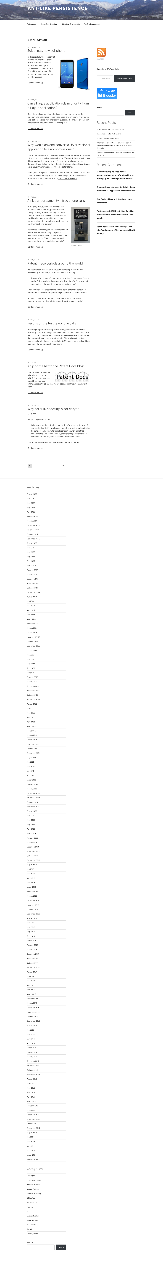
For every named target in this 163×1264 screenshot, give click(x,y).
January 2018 (32, 950)
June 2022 (31, 713)
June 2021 (31, 766)
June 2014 (31, 1142)
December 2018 (33, 900)
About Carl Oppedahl (49, 24)
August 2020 (32, 811)
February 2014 (32, 1159)
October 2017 (32, 963)
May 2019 (31, 878)
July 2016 (30, 1030)
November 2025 (33, 530)
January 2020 (32, 842)
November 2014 (33, 1119)
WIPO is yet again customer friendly (110, 129)
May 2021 (30, 771)
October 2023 (32, 641)
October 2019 (32, 856)
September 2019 (33, 860)
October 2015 (32, 1070)
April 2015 (31, 1097)
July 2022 (30, 708)
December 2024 (33, 579)
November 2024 (33, 583)
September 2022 (33, 699)
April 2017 (31, 990)
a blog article (53, 330)
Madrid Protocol (33, 1189)
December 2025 (33, 525)
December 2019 (33, 847)
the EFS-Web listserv (67, 178)
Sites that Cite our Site (71, 24)
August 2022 (32, 704)
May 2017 (30, 985)
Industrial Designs (33, 1185)
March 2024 (31, 619)
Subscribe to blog (125, 78)
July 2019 (30, 869)
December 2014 (33, 1115)
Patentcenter (32, 1202)
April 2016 (31, 1043)
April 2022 (31, 722)
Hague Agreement (34, 1180)
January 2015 (32, 1110)
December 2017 (33, 954)
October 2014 (32, 1124)
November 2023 (33, 637)
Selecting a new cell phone (46, 50)
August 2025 (32, 543)
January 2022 (32, 735)
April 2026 (31, 512)
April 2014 (31, 1150)
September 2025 (33, 539)
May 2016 (31, 1039)
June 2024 (31, 606)
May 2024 (31, 610)
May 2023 (31, 664)
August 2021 (32, 757)
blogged (46, 378)
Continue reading (35, 83)
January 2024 (32, 628)
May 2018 (31, 932)
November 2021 (33, 744)
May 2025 (31, 557)
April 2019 (31, 883)
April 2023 (31, 668)
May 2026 (31, 507)
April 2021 (31, 775)
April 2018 (31, 936)
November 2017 (33, 958)
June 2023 (31, 659)
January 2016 (32, 1057)
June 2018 (31, 927)
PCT (28, 1211)
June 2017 (31, 981)
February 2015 (32, 1106)
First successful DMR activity (108, 138)
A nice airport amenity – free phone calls (56, 200)
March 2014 (31, 1155)
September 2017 (33, 967)
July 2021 (30, 762)
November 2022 (33, 690)
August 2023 (32, 650)
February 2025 (32, 570)
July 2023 (30, 655)
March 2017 (31, 994)
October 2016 (32, 1016)
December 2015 (33, 1061)
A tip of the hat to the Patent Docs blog (55, 366)
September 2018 (33, 914)
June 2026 (31, 503)
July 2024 (30, 601)
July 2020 (30, 816)
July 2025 (30, 548)
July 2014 (30, 1137)
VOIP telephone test (92, 24)
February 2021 (32, 784)
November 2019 (33, 851)
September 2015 (33, 1075)
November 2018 (33, 905)
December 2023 (33, 632)
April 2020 (31, 829)
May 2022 (31, 717)
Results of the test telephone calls (51, 323)
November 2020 (33, 798)
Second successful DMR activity (109, 134)
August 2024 (32, 597)
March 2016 (31, 1048)
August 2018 (32, 918)
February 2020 (32, 838)
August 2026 (32, 494)
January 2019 (32, 896)
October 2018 (32, 909)
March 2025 (31, 565)
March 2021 (31, 780)
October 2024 (32, 588)
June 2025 (31, 552)
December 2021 (33, 740)
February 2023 (32, 677)
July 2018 (30, 923)
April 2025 (31, 561)
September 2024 (33, 592)
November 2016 (33, 1012)
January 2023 (32, 682)
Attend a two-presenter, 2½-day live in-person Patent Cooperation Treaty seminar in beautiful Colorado (114, 145)
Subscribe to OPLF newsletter (108, 69)
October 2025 (32, 534)
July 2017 (30, 976)
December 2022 (33, 686)
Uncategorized (32, 1234)
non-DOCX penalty (34, 1193)
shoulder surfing (52, 207)
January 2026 (32, 521)
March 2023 (31, 673)
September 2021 (33, 753)
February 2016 (32, 1052)
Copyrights (31, 1176)
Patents (30, 1207)
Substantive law (33, 1216)
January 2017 (32, 1003)
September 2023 (33, 646)
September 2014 (33, 1128)
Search (99, 107)
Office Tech (31, 1198)
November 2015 (33, 1066)
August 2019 (32, 865)
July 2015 (30, 1083)
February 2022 (32, 731)
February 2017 (32, 999)
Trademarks (31, 1225)
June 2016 (31, 1034)
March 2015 (31, 1101)
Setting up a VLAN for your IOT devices (115, 178)
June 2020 (31, 820)
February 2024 (32, 624)
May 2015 (31, 1092)
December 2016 (33, 1008)
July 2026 (30, 498)
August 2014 (32, 1133)
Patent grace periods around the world (55, 263)
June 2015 (31, 1088)
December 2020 (33, 793)
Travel (29, 1229)
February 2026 (32, 516)
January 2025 (32, 574)
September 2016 (33, 1021)
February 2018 (32, 945)
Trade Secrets (32, 1220)
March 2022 (31, 726)
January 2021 (32, 789)
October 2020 (32, 802)
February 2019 (32, 891)
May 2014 (31, 1146)
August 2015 (32, 1079)
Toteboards (31, 24)
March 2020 (32, 833)
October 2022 (32, 695)
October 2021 (32, 749)
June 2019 (31, 874)
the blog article (34, 338)
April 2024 (31, 615)
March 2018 (31, 941)
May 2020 (31, 824)
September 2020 (33, 807)
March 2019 (31, 887)
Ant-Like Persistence (58, 8)
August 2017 (32, 972)
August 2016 (32, 1025)
